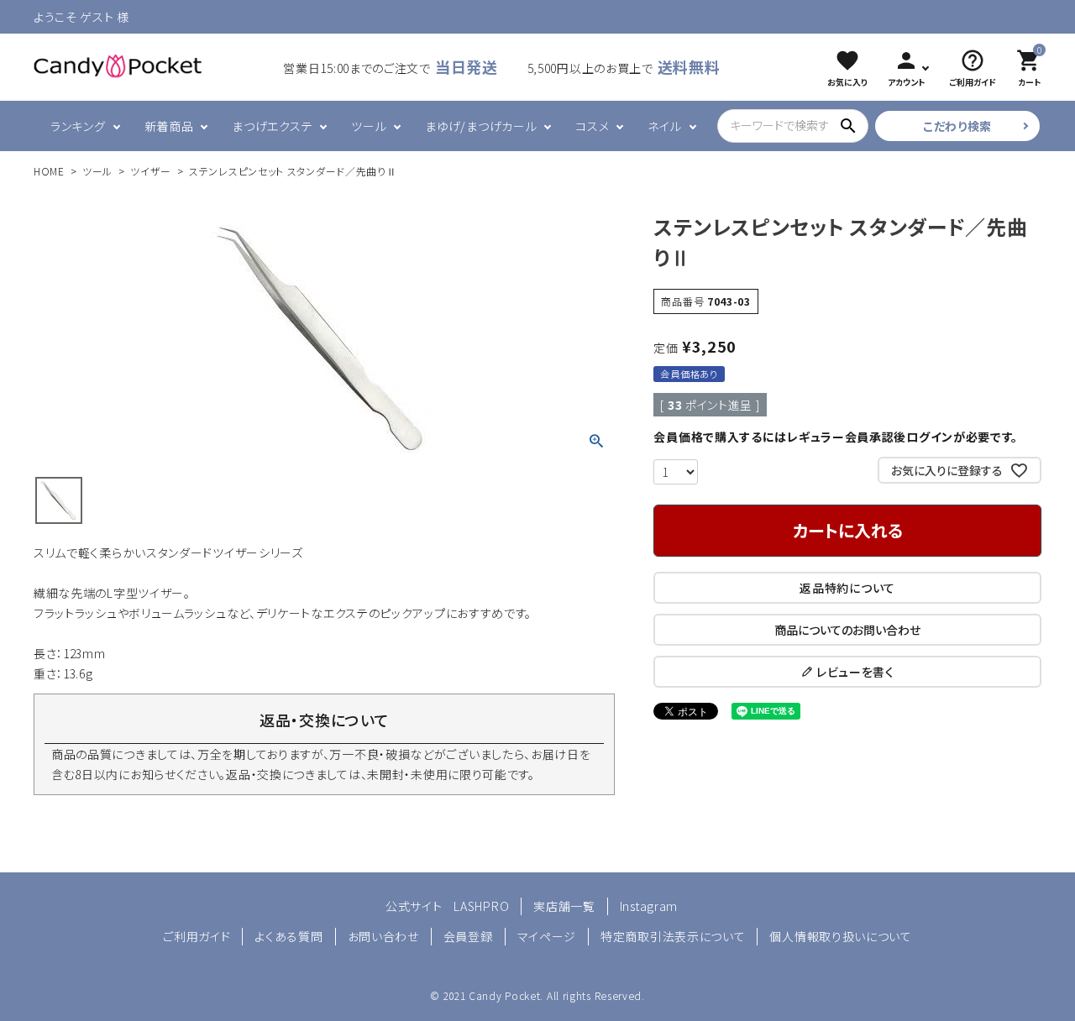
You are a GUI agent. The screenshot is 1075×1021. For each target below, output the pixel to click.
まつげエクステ (272, 126)
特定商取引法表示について (672, 936)
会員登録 (468, 936)
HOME (49, 171)
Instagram (649, 906)
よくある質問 (288, 936)
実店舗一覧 (564, 906)
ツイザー (150, 171)
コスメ (592, 126)
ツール (368, 126)
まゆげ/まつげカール (481, 126)
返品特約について (847, 587)
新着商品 (169, 126)
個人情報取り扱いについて (840, 936)
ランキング (78, 126)
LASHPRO (481, 906)
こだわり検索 (957, 126)
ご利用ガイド (196, 936)
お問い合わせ (383, 936)
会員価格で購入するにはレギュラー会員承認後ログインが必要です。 (835, 436)
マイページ (547, 936)
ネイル (664, 126)
